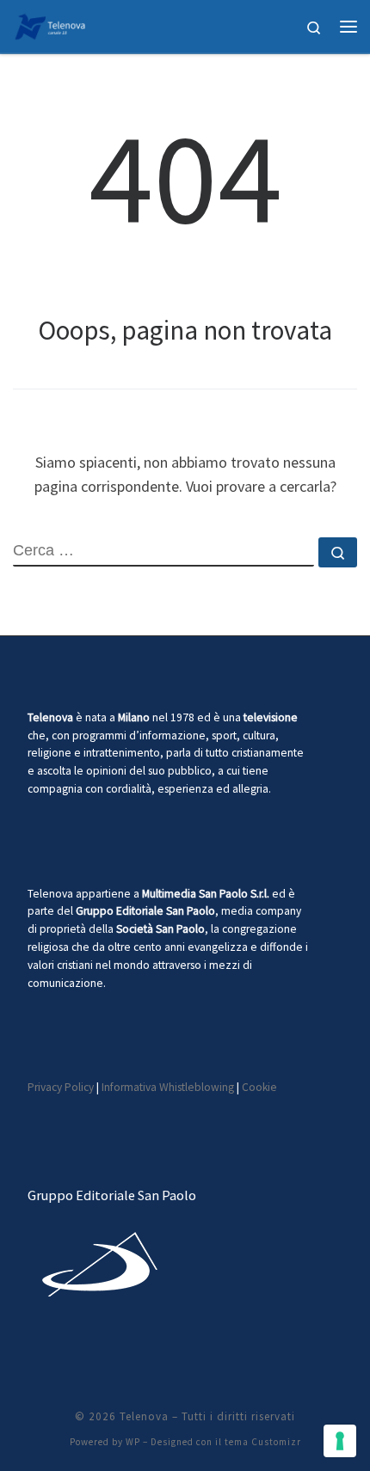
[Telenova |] (50, 24)
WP (133, 1442)
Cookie (259, 1087)
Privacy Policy (61, 1087)
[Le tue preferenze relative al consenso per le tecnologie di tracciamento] (340, 1441)
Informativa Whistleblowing (168, 1087)
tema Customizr (263, 1442)
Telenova (144, 1416)
